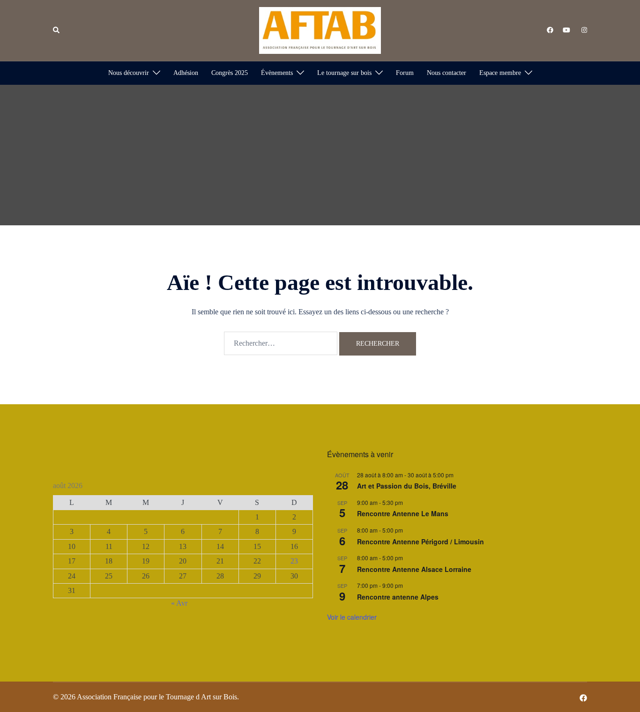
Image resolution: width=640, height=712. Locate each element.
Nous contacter (446, 72)
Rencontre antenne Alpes (398, 596)
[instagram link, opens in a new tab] (583, 29)
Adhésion (185, 72)
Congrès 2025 (229, 72)
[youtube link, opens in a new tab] (566, 29)
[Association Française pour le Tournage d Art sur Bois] (320, 30)
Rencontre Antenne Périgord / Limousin (420, 541)
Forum (405, 72)
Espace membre (500, 72)
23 (294, 561)
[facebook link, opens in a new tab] (549, 29)
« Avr (179, 603)
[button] (56, 30)
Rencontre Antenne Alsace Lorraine (414, 569)
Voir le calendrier (352, 617)
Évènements (277, 72)
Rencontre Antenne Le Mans (402, 513)
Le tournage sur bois (344, 72)
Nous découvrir (128, 72)
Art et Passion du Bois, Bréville (406, 485)
